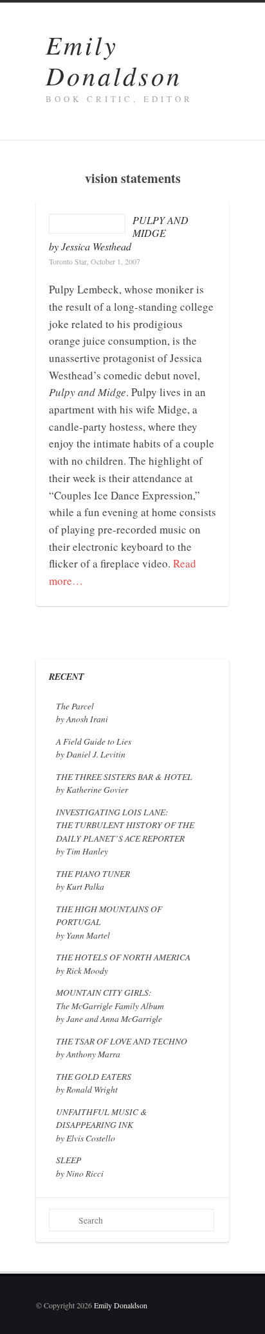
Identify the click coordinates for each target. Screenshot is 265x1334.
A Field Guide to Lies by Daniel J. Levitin (93, 747)
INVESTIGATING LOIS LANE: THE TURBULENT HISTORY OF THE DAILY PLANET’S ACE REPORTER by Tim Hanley (125, 831)
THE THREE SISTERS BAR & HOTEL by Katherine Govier (124, 782)
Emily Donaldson (114, 59)
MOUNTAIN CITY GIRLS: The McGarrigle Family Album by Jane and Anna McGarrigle (110, 1005)
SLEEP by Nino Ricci (80, 1166)
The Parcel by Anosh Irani (82, 712)
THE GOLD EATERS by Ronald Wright (93, 1082)
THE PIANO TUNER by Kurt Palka (93, 879)
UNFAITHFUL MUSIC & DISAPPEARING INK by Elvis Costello (101, 1124)
